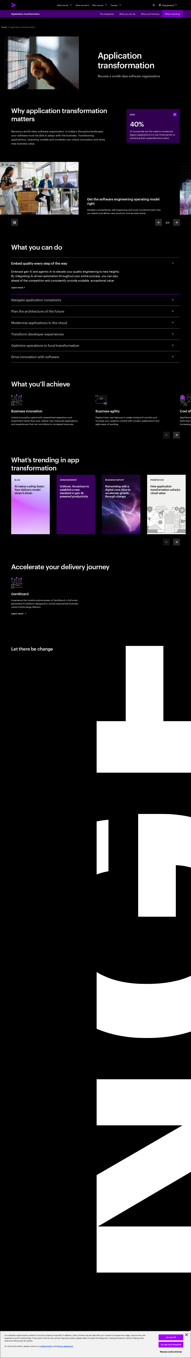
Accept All (171, 1337)
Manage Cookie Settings (171, 1352)
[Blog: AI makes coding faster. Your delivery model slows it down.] (30, 504)
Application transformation (25, 13)
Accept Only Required (171, 1345)
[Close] (186, 1335)
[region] (95, 1344)
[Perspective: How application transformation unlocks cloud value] (166, 504)
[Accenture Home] (19, 5)
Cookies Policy (46, 1346)
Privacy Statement (65, 1346)
